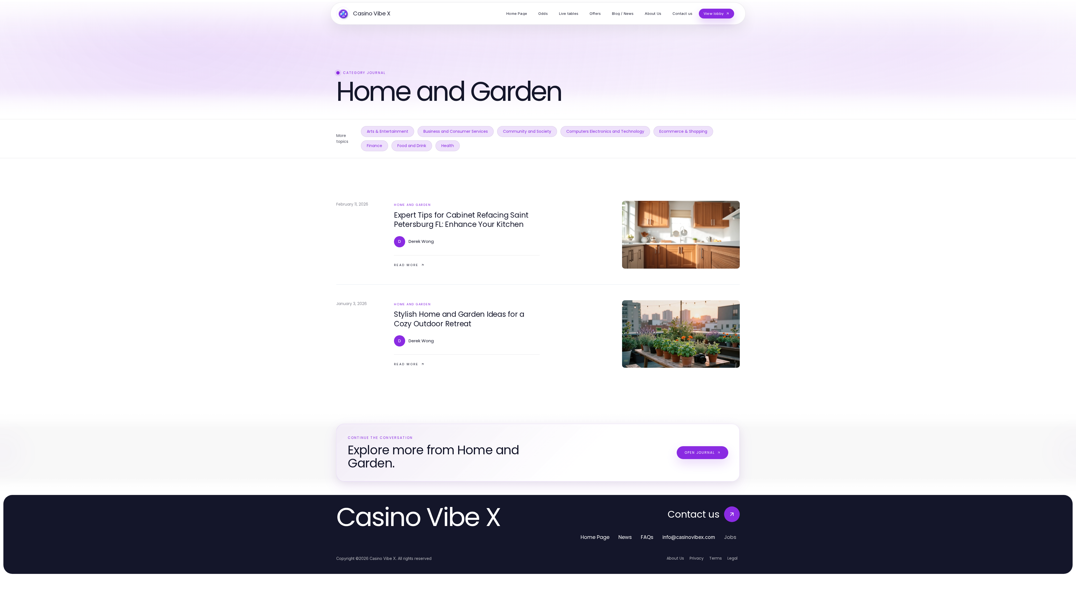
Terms (715, 558)
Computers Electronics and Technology (605, 131)
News (625, 537)
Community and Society (527, 131)
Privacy (697, 558)
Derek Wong (421, 241)
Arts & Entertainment (387, 131)
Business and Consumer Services (455, 131)
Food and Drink (411, 145)
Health (447, 145)
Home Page (595, 537)
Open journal (700, 452)
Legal (732, 558)
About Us (675, 558)
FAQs (647, 537)
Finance (374, 145)
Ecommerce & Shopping (683, 131)
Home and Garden (412, 205)
